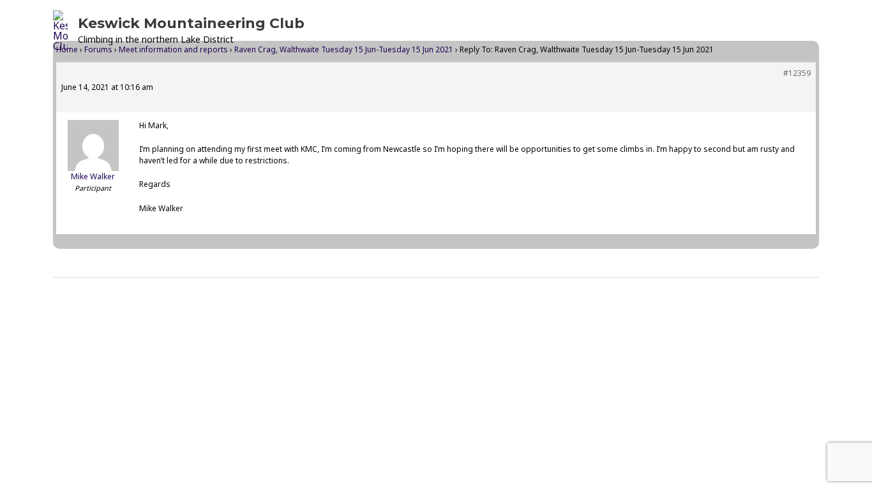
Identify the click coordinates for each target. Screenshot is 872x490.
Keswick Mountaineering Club (191, 23)
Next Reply (783, 310)
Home (410, 31)
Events (461, 31)
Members (665, 31)
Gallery (592, 31)
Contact (790, 31)
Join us (735, 31)
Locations (532, 31)
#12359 (797, 73)
